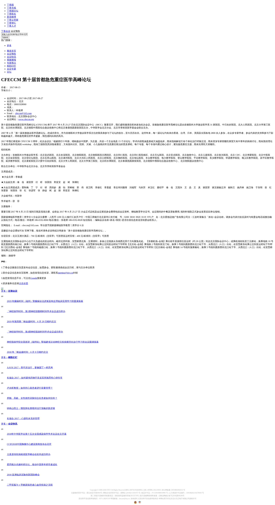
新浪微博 (11, 17)
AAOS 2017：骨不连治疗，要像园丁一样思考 (30, 367)
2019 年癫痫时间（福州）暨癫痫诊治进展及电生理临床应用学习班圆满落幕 (45, 301)
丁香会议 (5, 31)
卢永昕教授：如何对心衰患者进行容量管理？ (30, 388)
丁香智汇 (11, 23)
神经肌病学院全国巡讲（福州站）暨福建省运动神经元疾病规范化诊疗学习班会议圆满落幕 (53, 342)
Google (33, 278)
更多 (9, 45)
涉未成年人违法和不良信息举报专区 (144, 499)
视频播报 (11, 60)
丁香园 (10, 5)
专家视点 (11, 63)
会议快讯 (11, 57)
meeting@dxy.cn (65, 273)
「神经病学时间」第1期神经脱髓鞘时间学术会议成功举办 (36, 311)
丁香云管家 (12, 20)
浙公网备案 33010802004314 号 (173, 490)
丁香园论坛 (12, 11)
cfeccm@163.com (23, 113)
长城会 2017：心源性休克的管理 (23, 418)
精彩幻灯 (11, 66)
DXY (109, 490)
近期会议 (12, 291)
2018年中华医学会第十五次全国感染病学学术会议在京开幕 (36, 434)
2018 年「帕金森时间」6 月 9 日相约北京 (27, 352)
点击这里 (23, 283)
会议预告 (11, 54)
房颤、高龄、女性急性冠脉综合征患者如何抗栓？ (32, 398)
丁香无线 (11, 8)
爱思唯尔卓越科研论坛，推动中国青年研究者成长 (32, 464)
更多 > (4, 291)
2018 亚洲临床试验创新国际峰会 (23, 474)
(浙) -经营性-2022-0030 (152, 490)
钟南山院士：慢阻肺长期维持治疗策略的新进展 (31, 408)
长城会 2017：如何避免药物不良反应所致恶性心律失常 (34, 378)
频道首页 (11, 51)
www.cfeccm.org (26, 119)
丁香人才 (11, 26)
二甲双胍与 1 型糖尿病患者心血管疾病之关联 (30, 485)
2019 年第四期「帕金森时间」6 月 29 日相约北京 (31, 321)
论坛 (9, 72)
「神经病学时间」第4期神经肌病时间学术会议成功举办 (35, 332)
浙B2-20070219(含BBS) (134, 490)
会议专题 (11, 69)
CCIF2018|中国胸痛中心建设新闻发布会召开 (29, 444)
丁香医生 (11, 14)
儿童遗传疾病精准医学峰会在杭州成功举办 (28, 454)
